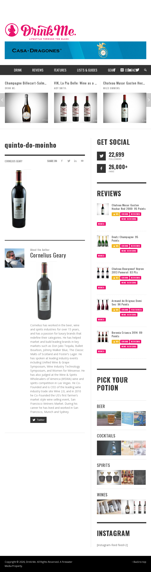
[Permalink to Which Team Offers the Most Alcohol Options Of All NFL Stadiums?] (140, 418)
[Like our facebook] (101, 168)
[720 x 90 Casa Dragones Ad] (75, 50)
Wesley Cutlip (113, 88)
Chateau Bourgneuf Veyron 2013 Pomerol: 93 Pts (128, 270)
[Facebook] (114, 70)
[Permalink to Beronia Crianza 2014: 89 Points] (103, 336)
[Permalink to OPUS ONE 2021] (109, 507)
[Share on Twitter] (68, 161)
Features (136, 309)
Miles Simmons (65, 88)
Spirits (103, 465)
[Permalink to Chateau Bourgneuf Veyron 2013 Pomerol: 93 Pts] (103, 272)
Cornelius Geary (13, 161)
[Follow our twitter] (101, 156)
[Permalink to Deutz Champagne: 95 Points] (103, 241)
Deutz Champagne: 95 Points (125, 238)
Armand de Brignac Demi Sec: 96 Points (127, 302)
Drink (124, 213)
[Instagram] (122, 70)
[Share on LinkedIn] (75, 161)
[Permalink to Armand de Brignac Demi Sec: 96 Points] (103, 304)
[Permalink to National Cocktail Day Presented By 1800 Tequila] (109, 448)
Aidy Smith (13, 88)
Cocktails (106, 436)
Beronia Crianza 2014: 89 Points (127, 334)
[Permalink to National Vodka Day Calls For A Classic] (127, 448)
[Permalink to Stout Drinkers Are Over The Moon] (127, 418)
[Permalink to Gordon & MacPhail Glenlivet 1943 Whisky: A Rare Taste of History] (109, 477)
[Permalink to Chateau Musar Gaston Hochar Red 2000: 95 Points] (78, 108)
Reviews (135, 213)
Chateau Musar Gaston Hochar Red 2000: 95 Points (94, 83)
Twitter (40, 420)
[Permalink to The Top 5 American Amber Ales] (109, 418)
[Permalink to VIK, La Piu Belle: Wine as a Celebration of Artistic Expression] (29, 108)
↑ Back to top (139, 561)
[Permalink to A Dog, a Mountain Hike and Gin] (140, 477)
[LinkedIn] (129, 70)
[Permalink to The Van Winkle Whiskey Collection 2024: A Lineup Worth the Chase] (127, 477)
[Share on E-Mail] (82, 161)
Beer (101, 406)
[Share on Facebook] (61, 161)
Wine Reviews (128, 218)
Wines (101, 223)
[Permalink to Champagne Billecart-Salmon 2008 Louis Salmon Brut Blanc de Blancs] (127, 507)
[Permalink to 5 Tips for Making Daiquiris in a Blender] (140, 448)
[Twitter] (137, 70)
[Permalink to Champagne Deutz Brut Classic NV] (127, 108)
